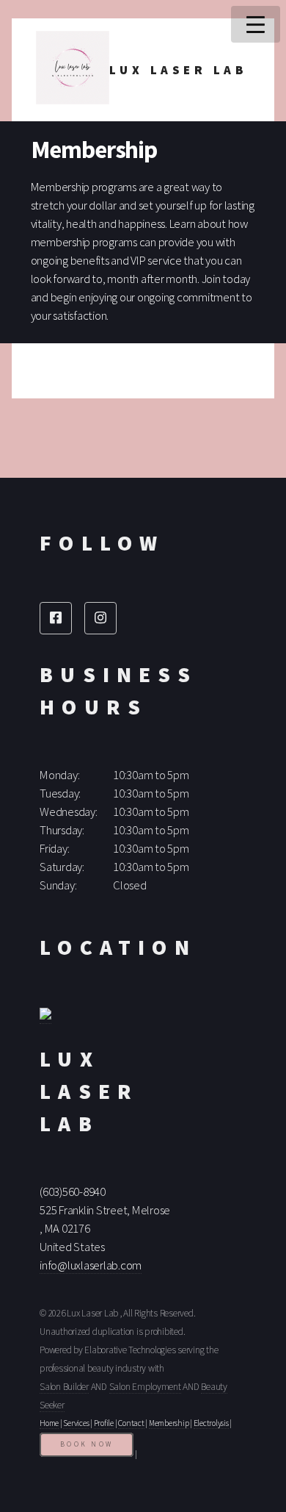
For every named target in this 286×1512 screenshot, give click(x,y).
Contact (131, 1423)
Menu (255, 24)
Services (76, 1423)
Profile (104, 1423)
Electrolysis (211, 1423)
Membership (169, 1423)
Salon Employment (145, 1386)
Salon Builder (64, 1386)
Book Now (86, 1444)
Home (49, 1423)
